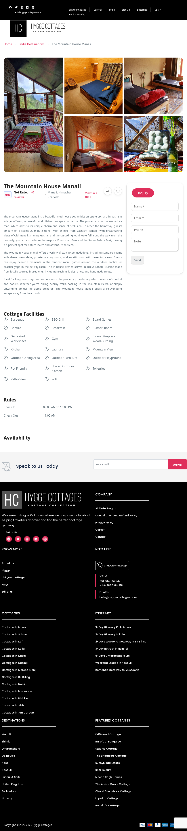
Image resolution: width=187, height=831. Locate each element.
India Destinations (32, 44)
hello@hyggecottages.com (27, 12)
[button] (172, 28)
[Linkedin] (36, 539)
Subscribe (142, 9)
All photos (168, 163)
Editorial (98, 9)
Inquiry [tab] (143, 193)
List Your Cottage (77, 9)
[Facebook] (9, 539)
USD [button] (157, 9)
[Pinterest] (45, 539)
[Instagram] (27, 539)
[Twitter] (18, 539)
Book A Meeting (77, 14)
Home (8, 44)
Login (112, 9)
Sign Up (126, 9)
